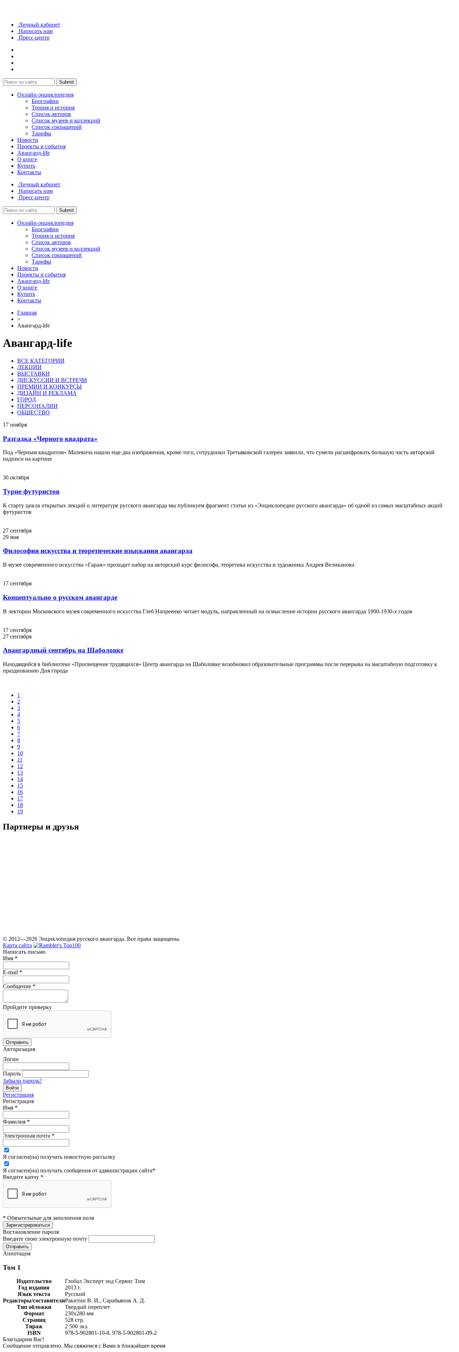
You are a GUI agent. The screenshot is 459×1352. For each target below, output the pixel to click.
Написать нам (35, 31)
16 (20, 792)
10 (20, 753)
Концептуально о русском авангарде (60, 597)
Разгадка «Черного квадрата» (50, 438)
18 (20, 805)
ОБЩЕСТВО (33, 412)
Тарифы (41, 133)
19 (20, 811)
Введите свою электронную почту (45, 1239)
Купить (26, 166)
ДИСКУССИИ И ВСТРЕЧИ (52, 380)
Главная (27, 313)
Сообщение (19, 986)
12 (20, 766)
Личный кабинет (38, 25)
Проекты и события (41, 146)
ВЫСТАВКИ (33, 374)
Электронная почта (29, 1136)
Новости (27, 140)
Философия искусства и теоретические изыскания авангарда (98, 550)
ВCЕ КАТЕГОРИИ (41, 361)
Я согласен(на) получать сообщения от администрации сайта (79, 1170)
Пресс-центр (33, 37)
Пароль (12, 1073)
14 (20, 779)
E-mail (12, 972)
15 (20, 785)
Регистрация (18, 1095)
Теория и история (53, 107)
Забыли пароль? (22, 1081)
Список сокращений (57, 127)
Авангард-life (33, 153)
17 (20, 798)
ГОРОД (26, 399)
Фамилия (16, 1122)
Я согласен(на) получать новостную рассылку (59, 1157)
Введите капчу (23, 1177)
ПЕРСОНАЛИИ (37, 406)
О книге (27, 159)
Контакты (29, 172)
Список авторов (51, 114)
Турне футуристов (31, 491)
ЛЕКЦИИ (29, 367)
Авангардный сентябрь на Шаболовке (63, 650)
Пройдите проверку (27, 1007)
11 (20, 760)
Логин (11, 1059)
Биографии (45, 101)
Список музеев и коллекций (66, 120)
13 (20, 773)
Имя (10, 958)
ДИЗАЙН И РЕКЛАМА (47, 393)
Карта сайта (17, 945)
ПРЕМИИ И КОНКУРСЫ (49, 387)
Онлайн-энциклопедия (45, 95)
